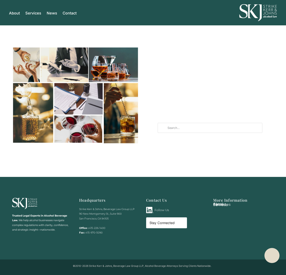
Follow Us (162, 210)
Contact (70, 13)
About (14, 13)
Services (33, 13)
